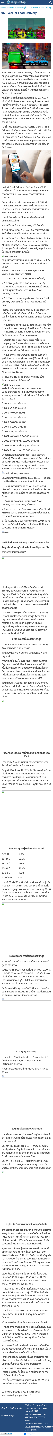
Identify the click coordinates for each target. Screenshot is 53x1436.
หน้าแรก (3, 7)
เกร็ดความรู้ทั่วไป (22, 7)
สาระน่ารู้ (11, 7)
